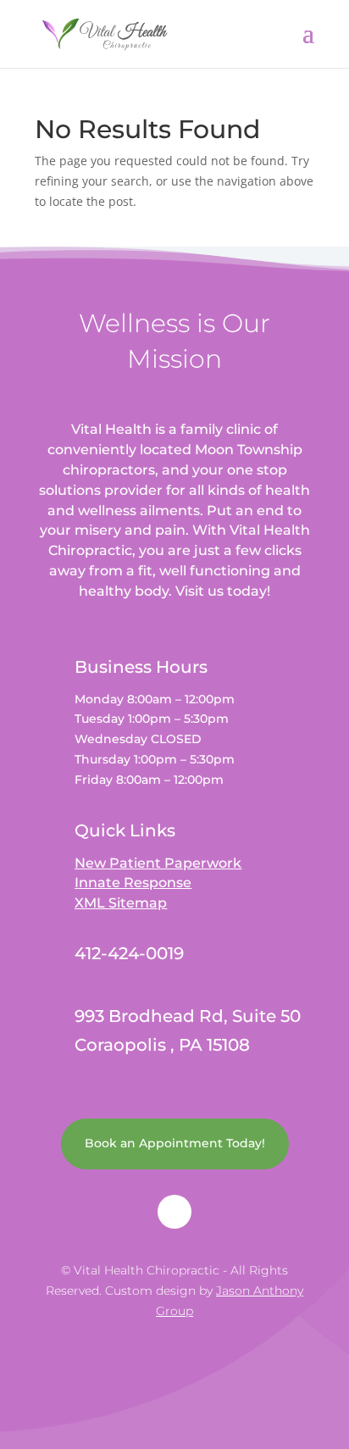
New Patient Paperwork (158, 863)
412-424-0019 (129, 953)
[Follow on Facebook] (174, 1212)
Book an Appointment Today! (175, 1143)
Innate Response (133, 882)
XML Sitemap (121, 903)
